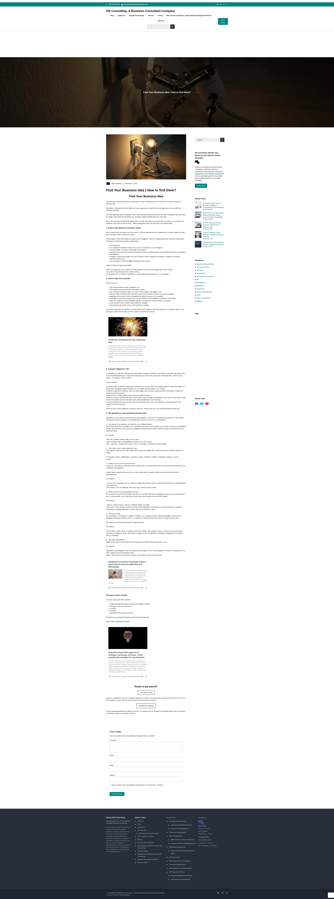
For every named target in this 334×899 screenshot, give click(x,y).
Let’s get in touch (146, 692)
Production (177, 832)
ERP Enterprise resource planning (182, 840)
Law (197, 367)
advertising (209, 317)
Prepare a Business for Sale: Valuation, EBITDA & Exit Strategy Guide (212, 225)
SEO (204, 378)
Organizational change (212, 374)
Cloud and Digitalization (177, 864)
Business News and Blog (205, 264)
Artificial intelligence (202, 321)
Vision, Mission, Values (145, 836)
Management (111, 720)
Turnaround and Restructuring (181, 825)
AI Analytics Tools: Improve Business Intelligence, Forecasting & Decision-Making (213, 205)
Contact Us (141, 827)
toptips (210, 382)
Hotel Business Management (180, 879)
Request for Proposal (146, 706)
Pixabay (126, 621)
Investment (214, 363)
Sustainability (200, 382)
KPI (222, 363)
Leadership (205, 367)
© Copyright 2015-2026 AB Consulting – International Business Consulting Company (135, 893)
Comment (113, 740)
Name (112, 755)
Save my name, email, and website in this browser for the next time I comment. (137, 785)
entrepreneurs (215, 351)
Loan (213, 367)
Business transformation (214, 336)
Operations (200, 289)
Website (112, 775)
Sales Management (175, 836)
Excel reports (207, 355)
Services (173, 818)
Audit (213, 321)
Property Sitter (142, 851)
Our (168, 818)
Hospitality (199, 363)
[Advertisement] (167, 44)
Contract (208, 344)
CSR (197, 351)
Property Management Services (181, 875)
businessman (213, 328)
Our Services (141, 830)
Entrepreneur (201, 273)
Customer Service (203, 267)
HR (198, 279)
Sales (198, 295)
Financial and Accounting (178, 821)
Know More (201, 186)
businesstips (200, 336)
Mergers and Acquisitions (179, 828)
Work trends (199, 386)
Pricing (139, 839)
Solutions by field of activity (149, 833)
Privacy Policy (142, 862)
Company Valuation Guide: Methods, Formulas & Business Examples (213, 235)
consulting (199, 344)
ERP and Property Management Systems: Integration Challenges (213, 243)
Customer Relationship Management (183, 843)
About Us (140, 821)
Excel (197, 355)
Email (112, 765)
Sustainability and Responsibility (180, 868)
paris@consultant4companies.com (136, 4)
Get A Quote (223, 21)
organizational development (204, 171)
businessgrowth (201, 328)
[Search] (172, 26)
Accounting (199, 317)
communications (215, 340)
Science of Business (124, 720)
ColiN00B (118, 621)
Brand (206, 325)
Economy (200, 270)
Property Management (204, 292)
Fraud (212, 359)
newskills (199, 374)
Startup (211, 378)
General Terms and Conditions (147, 859)
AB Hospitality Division (177, 872)
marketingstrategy (210, 371)
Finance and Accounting (205, 276)
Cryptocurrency (215, 348)
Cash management (201, 340)
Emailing (204, 351)
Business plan (200, 332)
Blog (139, 824)
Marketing (200, 285)
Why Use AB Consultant (145, 842)
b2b (219, 321)
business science (213, 332)
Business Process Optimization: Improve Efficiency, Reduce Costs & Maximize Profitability (213, 215)
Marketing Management (177, 847)
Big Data (198, 325)
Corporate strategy (201, 348)
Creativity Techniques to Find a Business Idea (133, 617)
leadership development (215, 174)
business (214, 325)
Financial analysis (201, 359)
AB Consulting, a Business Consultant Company (140, 11)
